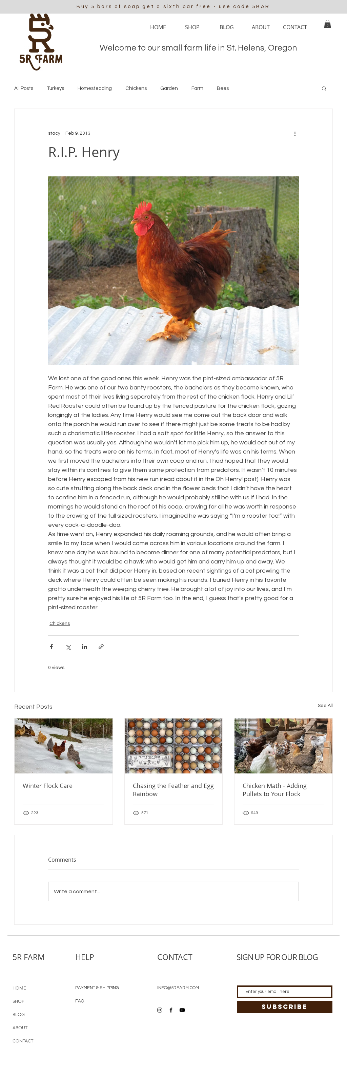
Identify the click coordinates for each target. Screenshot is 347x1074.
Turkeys (55, 88)
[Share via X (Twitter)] (68, 647)
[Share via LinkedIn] (84, 647)
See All (325, 705)
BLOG (19, 1014)
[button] (327, 24)
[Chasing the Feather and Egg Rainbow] (174, 745)
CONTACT (23, 1040)
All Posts (23, 88)
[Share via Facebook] (51, 647)
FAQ (79, 1001)
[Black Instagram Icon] (160, 1010)
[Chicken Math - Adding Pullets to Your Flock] (283, 745)
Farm (197, 88)
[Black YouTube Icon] (182, 1010)
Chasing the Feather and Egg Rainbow (173, 790)
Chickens (136, 88)
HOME (19, 988)
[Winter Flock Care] (64, 745)
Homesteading (95, 88)
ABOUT (20, 1027)
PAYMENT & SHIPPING (97, 987)
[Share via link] (101, 647)
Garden (169, 88)
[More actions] (295, 133)
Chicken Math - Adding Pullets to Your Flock (275, 790)
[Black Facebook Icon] (171, 1010)
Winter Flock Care (48, 786)
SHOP (18, 1001)
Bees (223, 88)
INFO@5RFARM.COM (178, 987)
